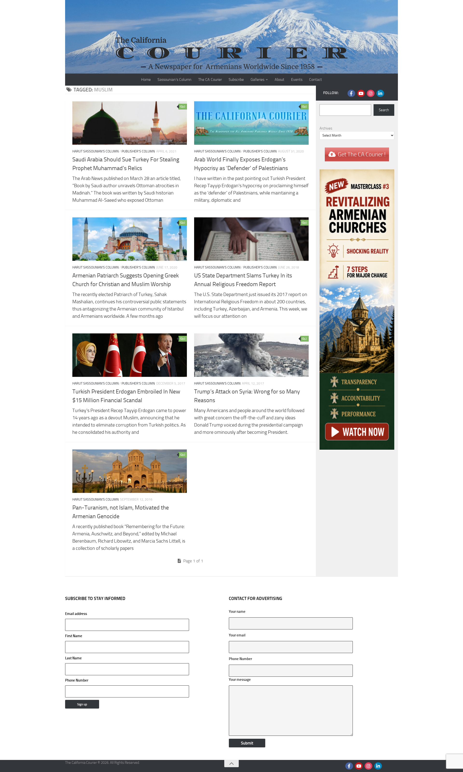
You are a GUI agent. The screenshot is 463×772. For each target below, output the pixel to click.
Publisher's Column (138, 151)
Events (296, 79)
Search (384, 110)
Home (146, 79)
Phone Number (76, 680)
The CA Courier (210, 79)
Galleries (257, 79)
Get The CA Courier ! (362, 154)
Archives (326, 128)
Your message (240, 679)
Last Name (73, 658)
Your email (237, 635)
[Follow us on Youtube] (361, 93)
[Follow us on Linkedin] (380, 93)
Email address (76, 614)
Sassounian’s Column (174, 79)
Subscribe (236, 79)
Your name (237, 611)
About (279, 79)
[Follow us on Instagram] (370, 93)
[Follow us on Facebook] (351, 93)
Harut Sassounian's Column (95, 151)
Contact (315, 79)
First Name (73, 636)
